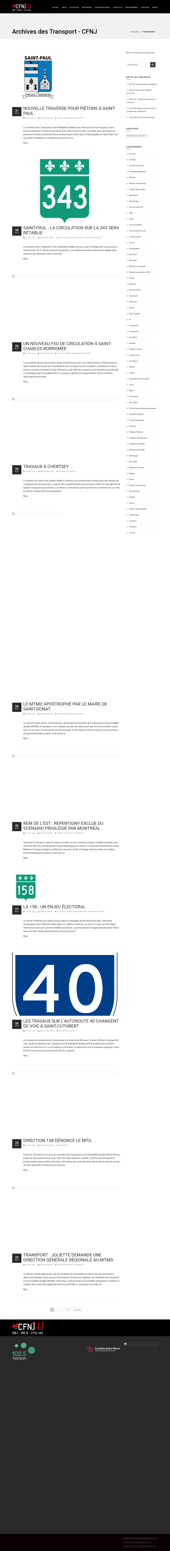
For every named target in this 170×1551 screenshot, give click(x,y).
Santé (131, 479)
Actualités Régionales (75, 237)
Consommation (135, 237)
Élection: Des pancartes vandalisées (143, 84)
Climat (131, 219)
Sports (131, 503)
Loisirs (131, 385)
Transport (79, 118)
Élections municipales (137, 266)
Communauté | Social (137, 231)
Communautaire (135, 225)
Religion (132, 473)
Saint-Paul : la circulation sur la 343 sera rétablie (71, 230)
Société (132, 497)
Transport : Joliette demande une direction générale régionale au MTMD (68, 1257)
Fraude (131, 308)
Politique (132, 426)
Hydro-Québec (134, 314)
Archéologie (133, 201)
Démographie (134, 249)
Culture (132, 243)
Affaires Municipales (65, 118)
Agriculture (133, 195)
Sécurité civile (134, 491)
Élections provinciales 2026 (75, 911)
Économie (133, 254)
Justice (132, 373)
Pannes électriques (136, 420)
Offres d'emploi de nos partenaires (142, 408)
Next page (77, 1310)
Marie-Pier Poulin (47, 237)
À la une (62, 237)
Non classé (133, 402)
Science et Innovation (137, 485)
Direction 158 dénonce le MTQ (57, 1140)
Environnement (135, 290)
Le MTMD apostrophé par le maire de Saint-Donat (65, 707)
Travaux (98, 237)
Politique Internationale (138, 438)
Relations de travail (136, 468)
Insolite (132, 367)
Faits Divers (133, 296)
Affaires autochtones (137, 183)
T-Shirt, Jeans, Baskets (138, 509)
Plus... (26, 143)
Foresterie (133, 302)
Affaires (132, 177)
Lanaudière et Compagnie (139, 379)
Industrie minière (135, 349)
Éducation (133, 260)
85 (68, 1310)
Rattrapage (133, 456)
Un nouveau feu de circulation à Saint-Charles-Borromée (67, 346)
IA (130, 320)
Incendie (132, 343)
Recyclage (133, 462)
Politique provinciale (137, 450)
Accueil (135, 32)
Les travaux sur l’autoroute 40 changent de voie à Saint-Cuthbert (71, 1024)
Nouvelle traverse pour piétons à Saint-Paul (69, 111)
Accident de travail (136, 166)
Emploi (131, 278)
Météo (131, 391)
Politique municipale (137, 444)
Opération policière (136, 414)
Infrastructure (134, 355)
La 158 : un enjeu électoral (54, 906)
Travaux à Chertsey (46, 466)
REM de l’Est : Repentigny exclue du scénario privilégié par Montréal (63, 826)
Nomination (133, 396)
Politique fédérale (136, 432)
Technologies (134, 515)
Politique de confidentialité (139, 1547)
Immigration (134, 325)
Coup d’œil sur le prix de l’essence (142, 117)
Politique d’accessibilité (137, 1543)
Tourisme (132, 521)
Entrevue (132, 284)
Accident (132, 160)
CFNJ (131, 213)
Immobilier (133, 337)
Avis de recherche (136, 207)
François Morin (46, 118)
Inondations (133, 361)
